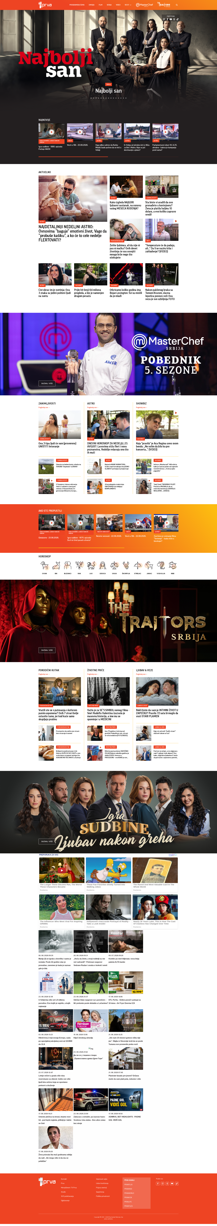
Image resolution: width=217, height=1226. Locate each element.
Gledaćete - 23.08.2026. (49, 538)
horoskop (45, 556)
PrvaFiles (128, 1206)
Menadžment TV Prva (69, 1188)
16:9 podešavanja (67, 1196)
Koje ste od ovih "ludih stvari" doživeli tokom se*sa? (165, 732)
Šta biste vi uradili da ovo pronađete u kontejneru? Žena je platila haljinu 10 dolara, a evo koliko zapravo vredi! (160, 208)
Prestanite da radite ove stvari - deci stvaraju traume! (68, 732)
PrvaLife (128, 1202)
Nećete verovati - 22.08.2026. (109, 536)
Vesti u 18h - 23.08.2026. (77, 145)
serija (109, 5)
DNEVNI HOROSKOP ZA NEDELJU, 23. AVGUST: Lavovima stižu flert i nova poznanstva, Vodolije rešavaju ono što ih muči (108, 448)
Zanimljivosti (151, 198)
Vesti (70, 141)
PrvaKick (128, 1197)
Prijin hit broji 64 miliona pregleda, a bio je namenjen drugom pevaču (89, 293)
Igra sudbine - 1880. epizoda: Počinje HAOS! (51, 148)
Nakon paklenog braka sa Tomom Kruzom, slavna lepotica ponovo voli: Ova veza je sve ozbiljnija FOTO (160, 294)
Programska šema (77, 5)
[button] (90, 98)
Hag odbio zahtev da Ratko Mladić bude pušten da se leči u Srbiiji (108, 147)
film (100, 5)
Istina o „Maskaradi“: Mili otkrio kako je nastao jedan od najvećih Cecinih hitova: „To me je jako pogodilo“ (166, 468)
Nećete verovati (103, 532)
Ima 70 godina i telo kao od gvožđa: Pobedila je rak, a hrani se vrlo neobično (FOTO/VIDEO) (116, 733)
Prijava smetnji (101, 1188)
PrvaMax (128, 1189)
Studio (63, 1192)
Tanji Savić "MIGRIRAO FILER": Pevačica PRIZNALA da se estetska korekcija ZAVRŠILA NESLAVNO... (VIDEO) (165, 487)
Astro (42, 222)
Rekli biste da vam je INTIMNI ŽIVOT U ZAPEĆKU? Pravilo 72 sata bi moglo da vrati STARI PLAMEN (157, 713)
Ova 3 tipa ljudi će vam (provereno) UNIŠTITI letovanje (57, 445)
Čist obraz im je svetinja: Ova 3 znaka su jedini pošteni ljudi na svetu (55, 293)
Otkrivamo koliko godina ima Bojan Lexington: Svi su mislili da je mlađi (126, 293)
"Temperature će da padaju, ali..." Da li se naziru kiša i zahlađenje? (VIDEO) (160, 248)
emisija (91, 5)
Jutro (99, 141)
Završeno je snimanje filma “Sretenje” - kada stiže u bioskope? (165, 538)
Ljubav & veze (142, 706)
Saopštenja (100, 1192)
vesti (127, 5)
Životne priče (93, 706)
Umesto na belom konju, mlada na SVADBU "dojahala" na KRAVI (68, 466)
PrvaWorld (129, 1193)
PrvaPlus (128, 1185)
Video (118, 5)
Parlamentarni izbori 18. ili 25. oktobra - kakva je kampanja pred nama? (164, 147)
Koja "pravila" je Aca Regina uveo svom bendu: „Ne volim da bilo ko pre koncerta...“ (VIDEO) (157, 446)
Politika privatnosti (103, 1196)
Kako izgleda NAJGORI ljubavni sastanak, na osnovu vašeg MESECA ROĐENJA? (125, 205)
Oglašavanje (65, 1200)
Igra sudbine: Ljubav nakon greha (49, 141)
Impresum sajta (101, 1179)
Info (148, 241)
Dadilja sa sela (108, 91)
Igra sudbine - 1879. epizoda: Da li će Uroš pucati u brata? (79, 539)
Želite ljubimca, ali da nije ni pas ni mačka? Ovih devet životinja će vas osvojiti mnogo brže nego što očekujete (125, 251)
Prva (62, 1183)
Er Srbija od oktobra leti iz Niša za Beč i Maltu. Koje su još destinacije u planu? (136, 147)
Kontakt (64, 1179)
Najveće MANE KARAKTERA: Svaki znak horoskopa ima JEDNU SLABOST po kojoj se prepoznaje (117, 467)
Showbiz (78, 285)
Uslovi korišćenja (102, 1183)
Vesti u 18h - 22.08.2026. (135, 536)
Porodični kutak (117, 241)
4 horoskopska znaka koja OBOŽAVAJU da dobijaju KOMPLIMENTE (114, 486)
